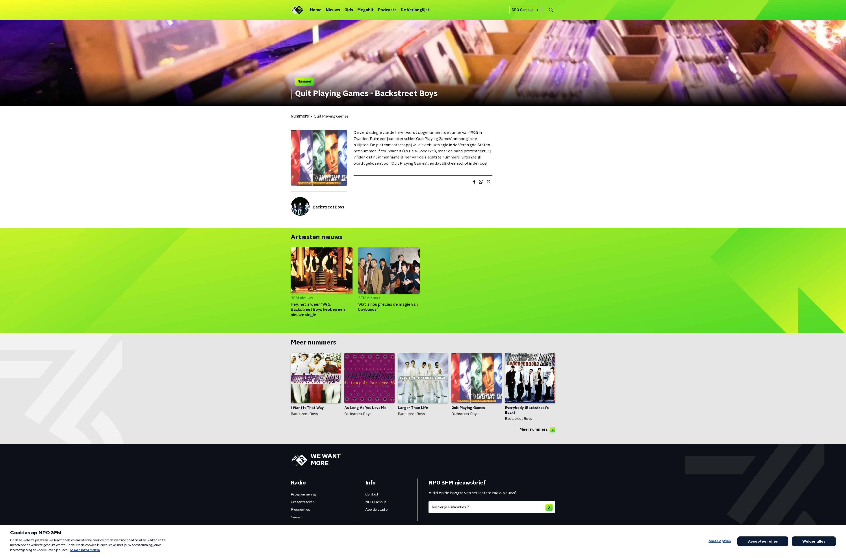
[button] (551, 10)
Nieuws (333, 10)
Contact (371, 494)
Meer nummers (533, 430)
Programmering (303, 494)
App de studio (376, 509)
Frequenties (300, 509)
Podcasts (387, 10)
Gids (348, 10)
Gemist (296, 517)
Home (315, 10)
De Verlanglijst (415, 10)
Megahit (365, 10)
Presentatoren (303, 502)
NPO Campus (523, 10)
